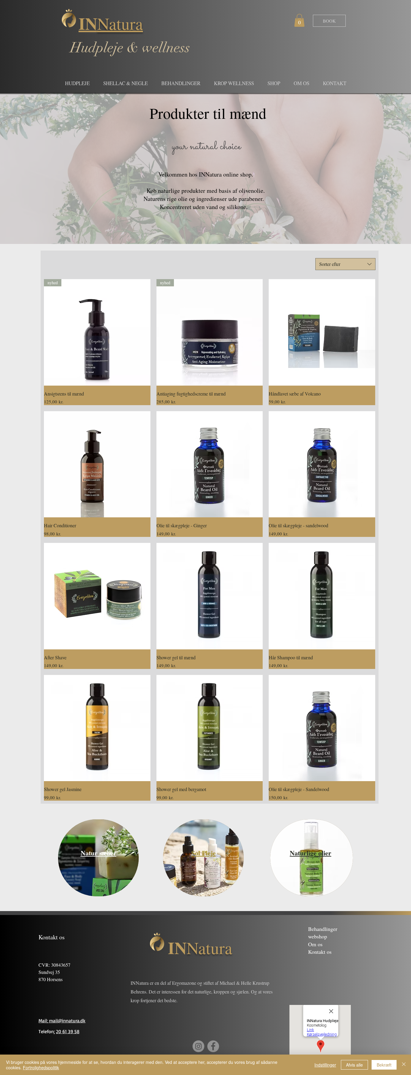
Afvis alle (354, 1065)
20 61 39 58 (67, 1031)
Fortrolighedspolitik (41, 1067)
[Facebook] (213, 1046)
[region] (98, 857)
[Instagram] (198, 1046)
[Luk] (403, 1064)
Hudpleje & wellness (130, 48)
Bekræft (384, 1065)
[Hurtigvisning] (322, 332)
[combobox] (345, 264)
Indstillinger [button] (325, 1065)
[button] (299, 20)
